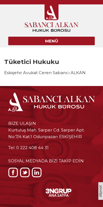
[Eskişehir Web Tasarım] (100, 198)
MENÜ (51, 41)
